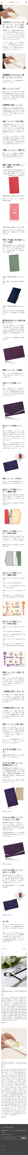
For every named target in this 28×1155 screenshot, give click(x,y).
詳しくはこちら (8, 811)
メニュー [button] (3, 1146)
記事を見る (3, 1022)
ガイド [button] (2, 1150)
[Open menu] (3, 2)
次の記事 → (24, 948)
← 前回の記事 (4, 948)
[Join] (22, 1138)
